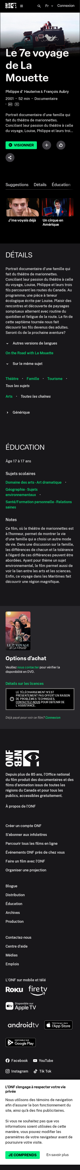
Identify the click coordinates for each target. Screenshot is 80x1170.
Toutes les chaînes (36, 396)
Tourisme (54, 379)
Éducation (61, 184)
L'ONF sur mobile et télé (26, 980)
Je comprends (22, 1155)
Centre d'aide (17, 946)
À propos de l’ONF (21, 806)
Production (15, 921)
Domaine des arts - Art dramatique (34, 482)
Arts (9, 396)
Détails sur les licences (25, 683)
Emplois (12, 964)
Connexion (52, 717)
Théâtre (12, 379)
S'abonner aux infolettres (26, 835)
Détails (40, 184)
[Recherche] (39, 6)
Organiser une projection (26, 870)
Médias (12, 955)
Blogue (11, 886)
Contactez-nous (28, 702)
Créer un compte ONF (24, 826)
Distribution (15, 895)
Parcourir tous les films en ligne (32, 843)
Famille (33, 379)
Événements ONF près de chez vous (35, 852)
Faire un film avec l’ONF (25, 861)
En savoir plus (57, 1155)
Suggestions (17, 184)
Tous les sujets (18, 386)
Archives (13, 913)
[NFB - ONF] (10, 6)
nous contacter (28, 667)
